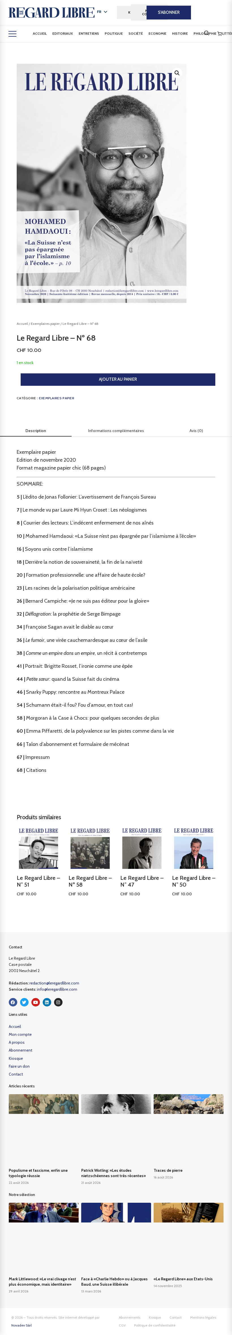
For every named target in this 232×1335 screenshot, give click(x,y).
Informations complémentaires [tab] (116, 430)
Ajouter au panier (118, 379)
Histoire (180, 33)
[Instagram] (58, 1002)
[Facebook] (13, 1002)
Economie (157, 33)
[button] (177, 73)
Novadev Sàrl (21, 1325)
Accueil (40, 33)
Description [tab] (35, 430)
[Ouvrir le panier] (219, 33)
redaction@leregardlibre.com (54, 983)
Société (135, 33)
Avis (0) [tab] (196, 430)
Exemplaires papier (45, 323)
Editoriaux (62, 33)
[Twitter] (24, 1002)
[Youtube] (35, 1002)
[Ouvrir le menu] (12, 34)
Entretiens (89, 33)
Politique (114, 33)
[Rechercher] (206, 33)
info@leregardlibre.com (57, 989)
